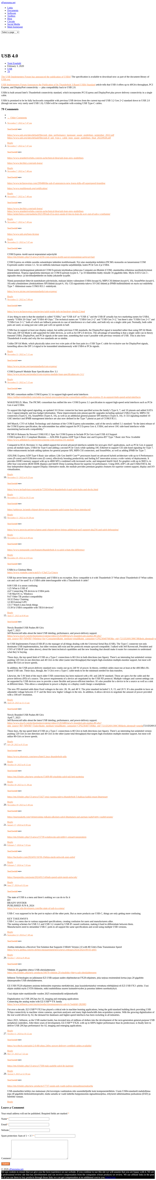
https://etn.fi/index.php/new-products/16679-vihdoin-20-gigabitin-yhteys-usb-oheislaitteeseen (51, 972)
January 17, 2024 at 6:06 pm (19, 825)
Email (4, 1124)
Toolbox (11, 16)
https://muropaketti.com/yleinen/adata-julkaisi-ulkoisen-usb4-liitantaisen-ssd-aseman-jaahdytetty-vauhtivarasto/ (60, 817)
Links (10, 7)
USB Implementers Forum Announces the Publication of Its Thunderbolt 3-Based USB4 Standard (48, 84)
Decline (112, 1177)
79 (8, 71)
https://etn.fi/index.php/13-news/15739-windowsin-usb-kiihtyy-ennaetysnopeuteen (46, 837)
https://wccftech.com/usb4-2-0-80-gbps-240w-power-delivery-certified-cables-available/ (49, 1045)
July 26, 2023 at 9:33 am (17, 744)
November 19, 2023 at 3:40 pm (20, 805)
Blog (9, 18)
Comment (6, 1158)
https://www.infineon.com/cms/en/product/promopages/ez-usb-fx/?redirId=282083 (46, 1004)
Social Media (13, 24)
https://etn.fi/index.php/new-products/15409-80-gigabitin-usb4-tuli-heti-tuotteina (45, 776)
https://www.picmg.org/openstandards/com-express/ (32, 291)
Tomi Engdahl (14, 63)
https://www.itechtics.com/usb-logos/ (25, 163)
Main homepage (15, 27)
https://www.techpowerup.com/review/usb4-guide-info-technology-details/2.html (46, 311)
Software (11, 13)
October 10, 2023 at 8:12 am (19, 764)
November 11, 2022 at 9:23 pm (20, 477)
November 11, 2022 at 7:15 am (20, 382)
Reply (10, 143)
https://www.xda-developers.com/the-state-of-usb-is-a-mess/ (36, 908)
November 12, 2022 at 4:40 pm (20, 538)
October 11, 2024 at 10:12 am (19, 1034)
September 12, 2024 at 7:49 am (20, 935)
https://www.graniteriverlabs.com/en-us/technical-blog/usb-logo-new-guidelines (45, 158)
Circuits (11, 21)
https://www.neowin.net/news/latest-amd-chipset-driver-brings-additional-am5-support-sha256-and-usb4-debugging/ (63, 529)
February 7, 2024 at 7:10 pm (19, 845)
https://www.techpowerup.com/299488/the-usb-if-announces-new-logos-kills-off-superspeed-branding (56, 183)
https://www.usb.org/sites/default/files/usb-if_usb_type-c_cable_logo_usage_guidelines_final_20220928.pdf (59, 138)
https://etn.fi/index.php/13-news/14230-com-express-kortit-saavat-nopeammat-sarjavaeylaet (51, 257)
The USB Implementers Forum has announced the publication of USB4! (36, 76)
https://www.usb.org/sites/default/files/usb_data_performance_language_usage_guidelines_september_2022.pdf (60, 135)
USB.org (5, 79)
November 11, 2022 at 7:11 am (20, 354)
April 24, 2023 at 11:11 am (18, 703)
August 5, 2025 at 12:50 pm (18, 1074)
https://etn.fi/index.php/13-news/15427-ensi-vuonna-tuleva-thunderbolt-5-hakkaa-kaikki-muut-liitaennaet (57, 796)
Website (5, 1130)
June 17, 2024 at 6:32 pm (17, 885)
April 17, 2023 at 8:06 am (17, 615)
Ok (106, 1177)
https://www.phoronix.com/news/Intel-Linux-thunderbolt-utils (37, 756)
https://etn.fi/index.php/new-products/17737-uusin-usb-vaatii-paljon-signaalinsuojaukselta (50, 1086)
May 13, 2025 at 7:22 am (17, 1054)
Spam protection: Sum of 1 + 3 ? (16, 1135)
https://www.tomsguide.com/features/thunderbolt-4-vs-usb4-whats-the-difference (46, 549)
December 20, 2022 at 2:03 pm (20, 558)
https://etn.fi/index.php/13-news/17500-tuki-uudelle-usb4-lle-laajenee (40, 1066)
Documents (12, 10)
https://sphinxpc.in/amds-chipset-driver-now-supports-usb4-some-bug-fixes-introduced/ (49, 509)
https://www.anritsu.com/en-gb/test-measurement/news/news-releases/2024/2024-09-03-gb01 (52, 949)
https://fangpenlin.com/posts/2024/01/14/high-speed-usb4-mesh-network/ (42, 877)
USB (9, 68)
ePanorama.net (8, 2)
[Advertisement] (58, 42)
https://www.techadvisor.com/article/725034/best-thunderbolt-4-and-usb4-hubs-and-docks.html (52, 489)
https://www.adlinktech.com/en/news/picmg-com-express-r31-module (40, 439)
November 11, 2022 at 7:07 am (20, 242)
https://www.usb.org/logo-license (23, 234)
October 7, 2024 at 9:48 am (18, 958)
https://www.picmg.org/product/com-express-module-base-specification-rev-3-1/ (45, 374)
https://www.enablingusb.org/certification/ (27, 188)
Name (4, 1119)
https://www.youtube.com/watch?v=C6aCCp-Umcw (32, 572)
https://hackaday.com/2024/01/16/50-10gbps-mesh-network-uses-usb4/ (41, 857)
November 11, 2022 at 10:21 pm (20, 497)
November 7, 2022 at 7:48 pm (19, 171)
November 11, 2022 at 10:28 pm (20, 517)
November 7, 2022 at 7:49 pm (19, 222)
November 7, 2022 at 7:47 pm (19, 123)
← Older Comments (17, 117)
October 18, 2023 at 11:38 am (19, 785)
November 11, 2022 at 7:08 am (20, 299)
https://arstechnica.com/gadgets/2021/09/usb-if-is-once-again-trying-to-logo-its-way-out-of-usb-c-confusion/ (58, 214)
